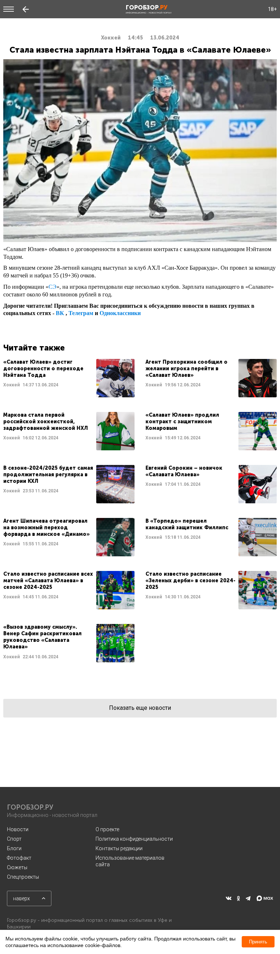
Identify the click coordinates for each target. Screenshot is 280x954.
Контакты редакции (119, 848)
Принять (258, 941)
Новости (17, 829)
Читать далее (69, 378)
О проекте (107, 829)
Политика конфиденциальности (134, 839)
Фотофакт (19, 858)
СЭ (52, 287)
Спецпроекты (23, 877)
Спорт (14, 839)
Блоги (14, 848)
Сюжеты (17, 867)
